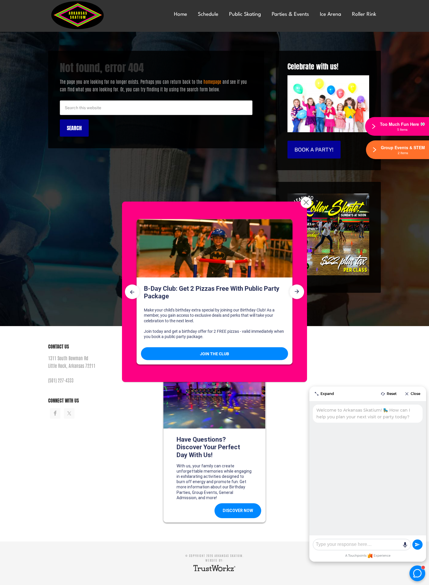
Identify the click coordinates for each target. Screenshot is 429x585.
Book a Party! (314, 150)
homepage (212, 81)
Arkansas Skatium (92, 15)
